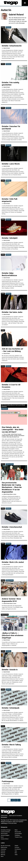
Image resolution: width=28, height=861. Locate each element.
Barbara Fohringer (9, 435)
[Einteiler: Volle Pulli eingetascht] (14, 189)
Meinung (3, 854)
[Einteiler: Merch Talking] (14, 734)
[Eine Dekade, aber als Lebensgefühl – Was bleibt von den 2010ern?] (14, 417)
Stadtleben (4, 406)
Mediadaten (4, 817)
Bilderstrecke (9, 464)
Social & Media (21, 405)
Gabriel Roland (7, 48)
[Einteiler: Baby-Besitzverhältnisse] (14, 263)
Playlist (16, 845)
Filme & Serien (4, 833)
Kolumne (8, 27)
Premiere (17, 847)
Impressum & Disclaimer (15, 815)
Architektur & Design (6, 830)
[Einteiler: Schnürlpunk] (14, 697)
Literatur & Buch (4, 838)
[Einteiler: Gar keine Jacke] (14, 302)
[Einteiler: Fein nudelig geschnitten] (14, 72)
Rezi (16, 852)
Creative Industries (5, 831)
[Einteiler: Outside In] (14, 659)
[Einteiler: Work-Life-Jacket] (14, 552)
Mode (2, 27)
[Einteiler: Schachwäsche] (14, 35)
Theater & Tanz (18, 837)
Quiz (16, 851)
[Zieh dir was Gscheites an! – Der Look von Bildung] (14, 338)
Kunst (2, 837)
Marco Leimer (13, 494)
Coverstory (4, 408)
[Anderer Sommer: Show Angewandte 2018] (14, 588)
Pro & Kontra (18, 849)
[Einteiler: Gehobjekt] (14, 228)
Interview (3, 851)
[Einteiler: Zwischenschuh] (14, 517)
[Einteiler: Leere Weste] (14, 153)
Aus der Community (5, 845)
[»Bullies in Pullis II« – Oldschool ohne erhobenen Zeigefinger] (14, 623)
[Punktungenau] (14, 771)
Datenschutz (4, 815)
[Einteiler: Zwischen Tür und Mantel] (14, 116)
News (2, 856)
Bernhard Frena (15, 436)
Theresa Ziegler (7, 434)
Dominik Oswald (17, 435)
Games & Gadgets (5, 835)
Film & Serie (4, 405)
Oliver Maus (9, 436)
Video (16, 854)
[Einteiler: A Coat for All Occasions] (14, 374)
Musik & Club (14, 405)
